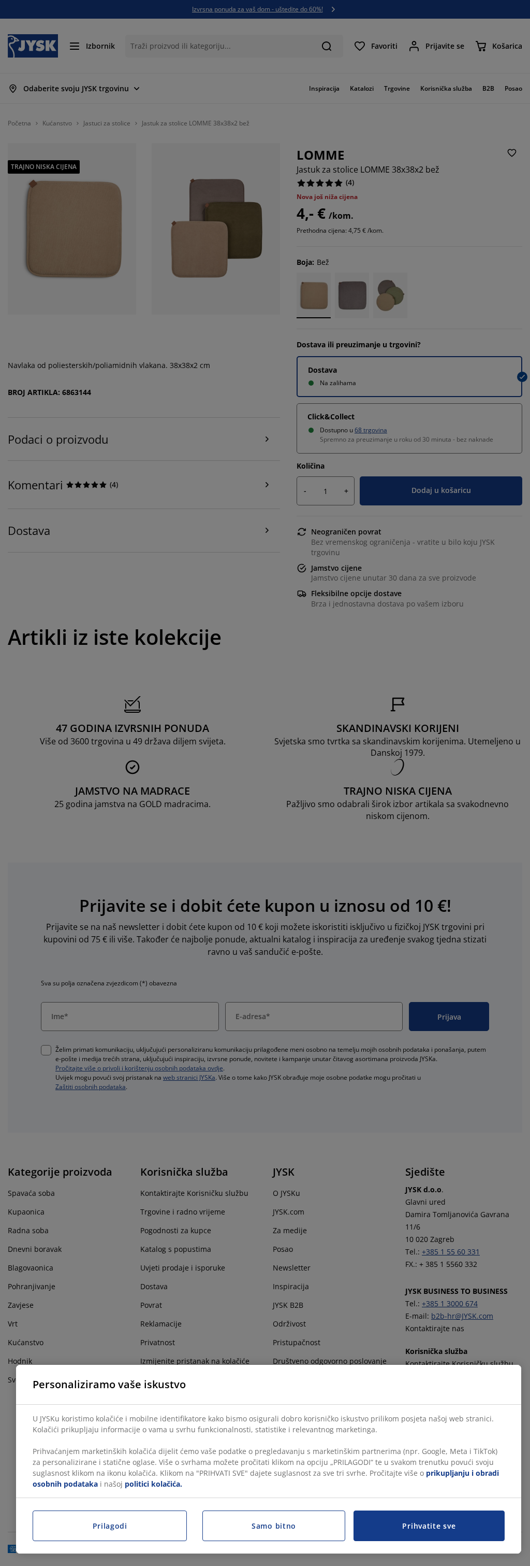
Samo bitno (274, 1526)
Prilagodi (110, 1526)
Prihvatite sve (428, 1526)
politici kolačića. (153, 1484)
